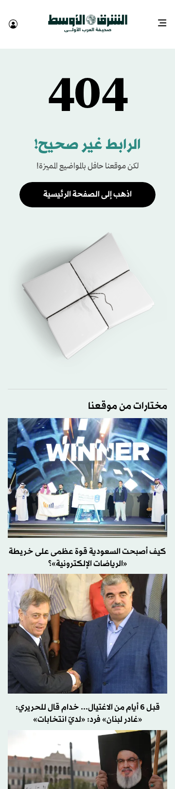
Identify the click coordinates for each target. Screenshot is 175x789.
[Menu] (166, 19)
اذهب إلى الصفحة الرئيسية (87, 185)
